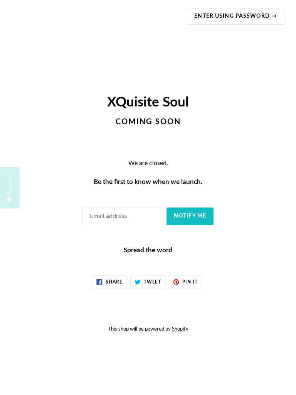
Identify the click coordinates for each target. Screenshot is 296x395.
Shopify (180, 329)
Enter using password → (235, 16)
